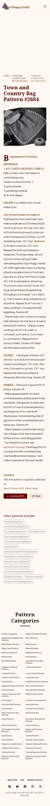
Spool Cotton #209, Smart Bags (21, 488)
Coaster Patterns (9, 673)
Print (37, 496)
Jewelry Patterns (32, 704)
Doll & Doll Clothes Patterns (37, 681)
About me (12, 780)
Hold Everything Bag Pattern (16, 526)
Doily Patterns (7, 681)
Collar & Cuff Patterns (10, 677)
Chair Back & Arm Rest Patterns (35, 662)
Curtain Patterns (32, 677)
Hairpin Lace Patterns (34, 694)
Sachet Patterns (32, 736)
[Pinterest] (9, 786)
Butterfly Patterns (9, 661)
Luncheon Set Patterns (35, 708)
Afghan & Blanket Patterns (36, 634)
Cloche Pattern (11, 546)
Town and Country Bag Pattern (18, 541)
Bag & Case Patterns (10, 648)
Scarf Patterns (7, 740)
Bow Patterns (31, 657)
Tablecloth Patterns (34, 748)
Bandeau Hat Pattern (13, 576)
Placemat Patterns (9, 725)
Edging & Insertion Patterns (13, 686)
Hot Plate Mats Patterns (11, 704)
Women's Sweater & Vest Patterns (36, 757)
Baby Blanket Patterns (11, 644)
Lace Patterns (7, 708)
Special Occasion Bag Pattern (17, 561)
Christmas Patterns (33, 667)
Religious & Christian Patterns (34, 730)
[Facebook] (25, 786)
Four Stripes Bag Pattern (15, 531)
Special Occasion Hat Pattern (17, 566)
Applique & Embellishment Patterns (12, 639)
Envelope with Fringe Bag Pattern (18, 581)
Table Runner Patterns (10, 748)
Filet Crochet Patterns (35, 686)
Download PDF (17, 496)
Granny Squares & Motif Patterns (11, 695)
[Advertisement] (25, 39)
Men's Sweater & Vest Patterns (10, 714)
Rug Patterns (7, 736)
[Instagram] (33, 786)
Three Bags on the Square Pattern (19, 556)
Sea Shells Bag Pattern (14, 521)
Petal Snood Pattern (34, 576)
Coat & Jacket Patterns (35, 673)
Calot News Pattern (37, 531)
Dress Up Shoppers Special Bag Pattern (21, 551)
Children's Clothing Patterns (9, 668)
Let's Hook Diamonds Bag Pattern (19, 571)
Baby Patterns (31, 644)
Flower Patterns (8, 690)
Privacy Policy (35, 780)
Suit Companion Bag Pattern (17, 536)
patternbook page (14, 446)
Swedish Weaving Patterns (36, 744)
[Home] (16, 6)
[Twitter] (40, 786)
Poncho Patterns (32, 725)
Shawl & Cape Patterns (35, 740)
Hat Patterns (7, 700)
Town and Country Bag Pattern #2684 (19, 78)
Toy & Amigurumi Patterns (36, 752)
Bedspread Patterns (34, 652)
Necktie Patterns (32, 713)
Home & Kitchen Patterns (36, 700)
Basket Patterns (32, 648)
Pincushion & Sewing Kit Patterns (35, 720)
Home (6, 76)
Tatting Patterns (8, 752)
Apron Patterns (32, 638)
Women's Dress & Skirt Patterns (11, 757)
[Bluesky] (17, 786)
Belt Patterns (7, 657)
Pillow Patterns (8, 719)
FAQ (22, 780)
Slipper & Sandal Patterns (12, 744)
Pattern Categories (9, 634)
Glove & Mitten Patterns (35, 690)
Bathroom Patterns (9, 652)
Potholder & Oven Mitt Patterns (11, 730)
